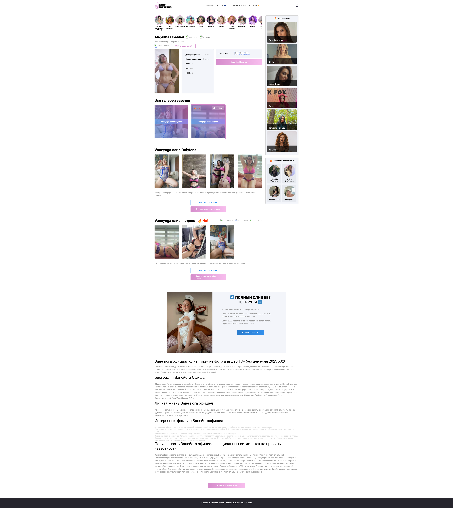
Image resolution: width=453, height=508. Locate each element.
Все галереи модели (208, 202)
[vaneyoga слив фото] (167, 171)
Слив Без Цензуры (239, 62)
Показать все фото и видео (208, 209)
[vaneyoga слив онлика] (222, 171)
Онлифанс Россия (215, 6)
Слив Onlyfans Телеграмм (244, 6)
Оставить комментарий (226, 485)
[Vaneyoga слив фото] (167, 242)
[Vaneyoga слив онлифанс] (194, 242)
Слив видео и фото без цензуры (206, 277)
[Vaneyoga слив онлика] (222, 242)
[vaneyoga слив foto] (250, 171)
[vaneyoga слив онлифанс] (194, 171)
